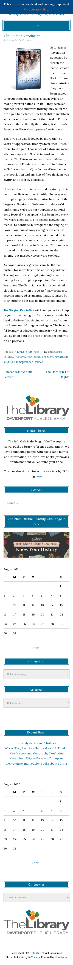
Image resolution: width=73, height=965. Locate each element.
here (39, 476)
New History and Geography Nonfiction (36, 753)
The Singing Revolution (19, 310)
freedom (20, 356)
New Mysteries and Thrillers (36, 743)
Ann (29, 40)
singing (8, 362)
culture (58, 351)
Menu (36, 25)
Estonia (8, 356)
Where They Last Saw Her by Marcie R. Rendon (36, 748)
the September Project (28, 362)
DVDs (20, 351)
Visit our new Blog (36, 9)
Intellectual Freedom (40, 356)
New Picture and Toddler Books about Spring (36, 763)
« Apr (35, 647)
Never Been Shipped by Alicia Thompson (36, 758)
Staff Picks (32, 351)
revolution (61, 356)
